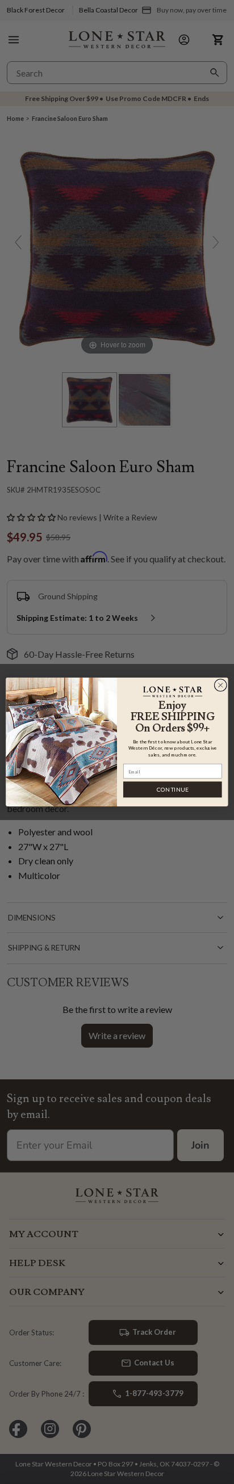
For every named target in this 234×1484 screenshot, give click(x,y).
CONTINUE (173, 789)
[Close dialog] (220, 685)
